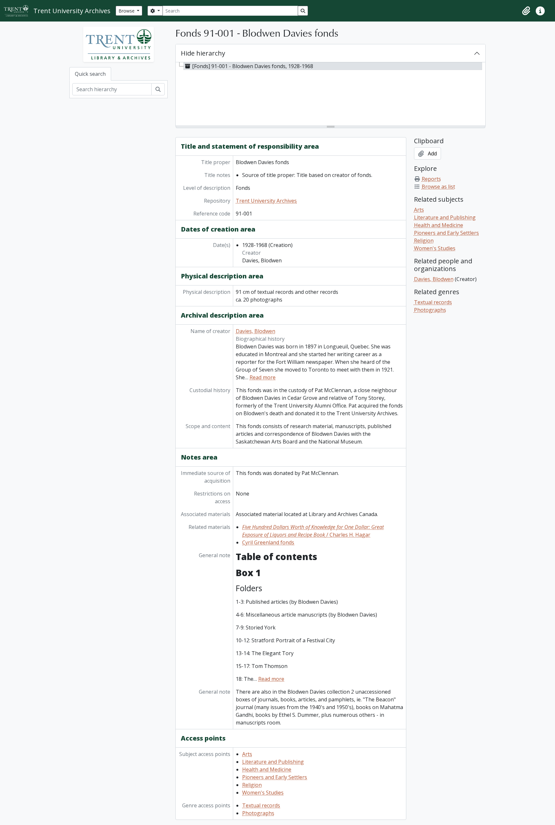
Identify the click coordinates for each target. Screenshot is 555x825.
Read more (263, 377)
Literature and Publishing (273, 761)
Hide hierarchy (203, 53)
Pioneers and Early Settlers (274, 777)
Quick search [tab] (90, 73)
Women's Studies (263, 792)
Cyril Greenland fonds (268, 542)
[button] (526, 11)
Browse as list (438, 186)
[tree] (330, 94)
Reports (431, 178)
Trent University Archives (266, 200)
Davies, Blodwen (255, 331)
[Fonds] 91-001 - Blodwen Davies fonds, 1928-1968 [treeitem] (252, 66)
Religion (252, 784)
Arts (247, 754)
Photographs (258, 813)
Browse (127, 11)
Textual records (261, 805)
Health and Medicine (266, 769)
